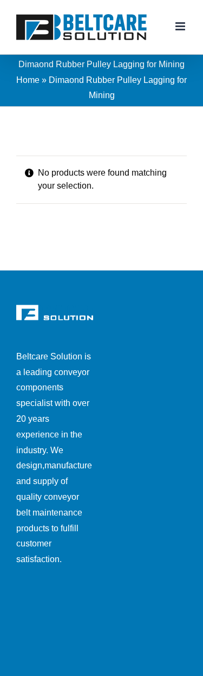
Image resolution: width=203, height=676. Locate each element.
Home (28, 80)
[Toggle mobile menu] (181, 26)
